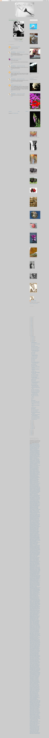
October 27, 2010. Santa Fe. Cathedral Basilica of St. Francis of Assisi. (34, 679)
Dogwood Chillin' (33, 380)
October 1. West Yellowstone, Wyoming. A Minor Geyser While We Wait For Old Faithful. (35, 564)
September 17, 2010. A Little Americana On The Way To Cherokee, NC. (35, 457)
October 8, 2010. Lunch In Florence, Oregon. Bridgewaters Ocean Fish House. (35, 586)
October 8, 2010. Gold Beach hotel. (34, 591)
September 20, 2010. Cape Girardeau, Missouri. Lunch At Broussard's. (34, 482)
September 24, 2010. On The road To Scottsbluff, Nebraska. (35, 505)
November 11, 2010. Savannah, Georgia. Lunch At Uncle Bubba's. (35, 717)
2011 (31, 429)
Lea (11, 46)
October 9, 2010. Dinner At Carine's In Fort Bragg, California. (35, 597)
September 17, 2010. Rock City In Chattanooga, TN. (35, 464)
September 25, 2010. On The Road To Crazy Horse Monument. (34, 522)
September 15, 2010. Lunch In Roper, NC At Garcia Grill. (34, 448)
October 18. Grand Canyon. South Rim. (35, 644)
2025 (31, 319)
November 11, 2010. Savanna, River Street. (35, 719)
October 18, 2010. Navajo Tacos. (35, 643)
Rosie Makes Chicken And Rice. (35, 347)
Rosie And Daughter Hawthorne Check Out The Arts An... (35, 362)
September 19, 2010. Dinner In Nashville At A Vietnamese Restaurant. (35, 475)
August (33, 341)
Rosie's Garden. (33, 345)
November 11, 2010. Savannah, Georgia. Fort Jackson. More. (35, 711)
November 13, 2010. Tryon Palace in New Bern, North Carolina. (35, 726)
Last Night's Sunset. (33, 371)
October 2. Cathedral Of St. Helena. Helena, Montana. (35, 570)
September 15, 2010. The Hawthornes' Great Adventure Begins (34, 444)
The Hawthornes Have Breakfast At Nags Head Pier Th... (35, 382)
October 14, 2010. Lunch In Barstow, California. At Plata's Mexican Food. (34, 622)
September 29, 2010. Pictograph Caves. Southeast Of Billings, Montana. (35, 543)
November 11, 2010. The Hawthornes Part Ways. (34, 714)
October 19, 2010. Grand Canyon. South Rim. (35, 645)
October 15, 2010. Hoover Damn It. (34, 623)
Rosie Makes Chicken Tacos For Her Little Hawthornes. (35, 415)
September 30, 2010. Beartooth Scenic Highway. (35, 547)
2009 (31, 432)
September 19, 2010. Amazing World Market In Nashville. (34, 469)
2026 (31, 317)
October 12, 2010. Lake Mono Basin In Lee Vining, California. (35, 608)
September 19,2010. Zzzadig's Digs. (34, 477)
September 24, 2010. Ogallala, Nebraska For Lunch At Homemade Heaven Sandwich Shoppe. (35, 503)
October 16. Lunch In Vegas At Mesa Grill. (35, 628)
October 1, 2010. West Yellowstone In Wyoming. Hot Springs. (35, 562)
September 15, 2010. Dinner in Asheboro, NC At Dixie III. (34, 450)
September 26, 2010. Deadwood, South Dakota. (34, 531)
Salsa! (32, 399)
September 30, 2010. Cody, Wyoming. (35, 554)
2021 (31, 324)
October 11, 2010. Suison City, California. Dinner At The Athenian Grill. (35, 603)
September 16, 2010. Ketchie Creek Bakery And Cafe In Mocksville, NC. (34, 451)
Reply (12, 49)
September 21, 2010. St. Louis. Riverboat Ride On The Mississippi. (35, 486)
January (33, 428)
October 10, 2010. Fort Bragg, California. (34, 598)
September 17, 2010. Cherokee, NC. (34, 458)
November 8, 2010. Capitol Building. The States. (35, 701)
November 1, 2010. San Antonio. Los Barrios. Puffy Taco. (35, 687)
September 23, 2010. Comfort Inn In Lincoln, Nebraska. (35, 500)
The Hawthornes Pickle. (34, 365)
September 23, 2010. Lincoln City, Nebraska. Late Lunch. (35, 499)
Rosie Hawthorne (13, 65)
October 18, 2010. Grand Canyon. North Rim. (35, 640)
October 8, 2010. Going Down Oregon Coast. (35, 585)
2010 (31, 431)
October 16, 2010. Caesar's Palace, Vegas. (34, 629)
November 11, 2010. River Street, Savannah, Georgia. (34, 721)
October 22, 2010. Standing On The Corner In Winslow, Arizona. (34, 661)
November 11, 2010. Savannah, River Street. (35, 718)
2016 (31, 330)
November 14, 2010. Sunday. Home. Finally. (34, 732)
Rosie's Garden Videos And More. (35, 343)
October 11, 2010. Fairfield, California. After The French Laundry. (35, 602)
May (32, 423)
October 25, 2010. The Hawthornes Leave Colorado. (35, 674)
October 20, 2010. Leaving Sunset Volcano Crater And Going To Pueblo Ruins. (34, 652)
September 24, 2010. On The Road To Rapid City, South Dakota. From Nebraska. (35, 518)
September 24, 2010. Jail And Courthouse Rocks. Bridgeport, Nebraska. (35, 516)
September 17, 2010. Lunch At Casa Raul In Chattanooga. (34, 467)
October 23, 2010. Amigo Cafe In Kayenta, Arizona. (35, 663)
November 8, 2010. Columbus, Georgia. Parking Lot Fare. (35, 695)
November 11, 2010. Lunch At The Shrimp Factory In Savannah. (35, 722)
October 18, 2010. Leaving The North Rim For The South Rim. (35, 641)
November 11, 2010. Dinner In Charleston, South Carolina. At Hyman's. (35, 724)
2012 (31, 335)
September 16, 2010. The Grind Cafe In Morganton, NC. (35, 453)
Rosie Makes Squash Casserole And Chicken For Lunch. (35, 351)
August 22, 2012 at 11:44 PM (21, 93)
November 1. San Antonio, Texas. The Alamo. (34, 686)
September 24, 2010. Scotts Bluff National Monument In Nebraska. (34, 507)
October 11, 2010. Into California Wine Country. (35, 599)
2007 (31, 434)
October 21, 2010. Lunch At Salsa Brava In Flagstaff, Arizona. (35, 656)
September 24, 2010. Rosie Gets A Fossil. (35, 513)
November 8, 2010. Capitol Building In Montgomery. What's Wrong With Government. (35, 699)
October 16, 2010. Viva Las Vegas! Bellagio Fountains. (34, 630)
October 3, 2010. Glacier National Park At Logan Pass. (35, 576)
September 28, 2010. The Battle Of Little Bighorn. (35, 537)
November (33, 337)
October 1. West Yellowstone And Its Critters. (33, 557)
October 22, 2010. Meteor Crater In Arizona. (35, 660)
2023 (31, 321)
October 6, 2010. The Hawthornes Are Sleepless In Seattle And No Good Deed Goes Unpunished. (35, 580)
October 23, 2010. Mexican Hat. (34, 667)
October (33, 339)
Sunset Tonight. (33, 352)
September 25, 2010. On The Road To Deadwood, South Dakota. (35, 525)
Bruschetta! (32, 397)
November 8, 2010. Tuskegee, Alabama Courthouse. (35, 708)
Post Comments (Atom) (15, 113)
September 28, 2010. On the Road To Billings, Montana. (34, 539)
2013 (31, 334)
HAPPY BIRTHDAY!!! (34, 342)
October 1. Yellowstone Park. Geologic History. (35, 558)
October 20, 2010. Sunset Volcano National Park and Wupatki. (34, 655)
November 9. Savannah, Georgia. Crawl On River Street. (34, 709)
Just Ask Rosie (32, 78)
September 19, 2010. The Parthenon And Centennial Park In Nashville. (34, 470)
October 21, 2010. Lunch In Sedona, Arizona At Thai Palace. (34, 659)
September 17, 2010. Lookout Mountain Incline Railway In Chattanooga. (35, 466)
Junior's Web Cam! (33, 407)
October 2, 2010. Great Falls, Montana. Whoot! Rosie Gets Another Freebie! (35, 571)
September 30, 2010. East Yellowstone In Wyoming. (35, 549)
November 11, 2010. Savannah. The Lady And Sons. (34, 715)
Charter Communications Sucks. (35, 416)
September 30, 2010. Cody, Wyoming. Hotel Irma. (35, 553)
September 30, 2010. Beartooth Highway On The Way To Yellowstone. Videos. (35, 548)
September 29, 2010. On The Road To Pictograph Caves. (35, 541)
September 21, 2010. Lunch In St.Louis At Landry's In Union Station (35, 488)
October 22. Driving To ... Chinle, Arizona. (35, 662)
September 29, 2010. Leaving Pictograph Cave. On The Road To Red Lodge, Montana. (35, 545)
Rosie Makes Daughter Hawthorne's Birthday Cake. (35, 378)
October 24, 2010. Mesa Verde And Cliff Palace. (35, 670)
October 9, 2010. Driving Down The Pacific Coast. (35, 595)
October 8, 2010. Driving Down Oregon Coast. (35, 588)
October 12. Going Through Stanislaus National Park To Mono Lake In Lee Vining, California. (35, 606)
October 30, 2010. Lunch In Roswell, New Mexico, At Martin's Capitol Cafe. (35, 682)
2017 (31, 329)
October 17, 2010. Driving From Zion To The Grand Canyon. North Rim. (35, 638)
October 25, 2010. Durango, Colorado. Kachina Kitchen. (35, 673)
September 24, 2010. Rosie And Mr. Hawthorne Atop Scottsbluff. (34, 512)
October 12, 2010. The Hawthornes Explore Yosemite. (34, 610)
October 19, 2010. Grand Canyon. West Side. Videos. (34, 650)
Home (18, 111)
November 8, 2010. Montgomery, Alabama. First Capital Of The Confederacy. (35, 702)
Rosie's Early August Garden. (35, 409)
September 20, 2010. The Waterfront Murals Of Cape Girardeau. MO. (34, 480)
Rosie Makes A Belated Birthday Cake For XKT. (35, 373)
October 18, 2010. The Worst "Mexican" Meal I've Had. (35, 643)
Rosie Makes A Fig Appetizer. (35, 389)
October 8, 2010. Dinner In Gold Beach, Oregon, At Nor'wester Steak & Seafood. (35, 590)
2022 (31, 322)
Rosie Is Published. (33, 364)
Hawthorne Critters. (33, 379)
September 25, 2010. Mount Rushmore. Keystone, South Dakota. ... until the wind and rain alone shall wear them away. (35, 520)
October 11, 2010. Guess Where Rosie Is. (35, 600)
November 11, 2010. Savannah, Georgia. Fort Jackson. (35, 710)
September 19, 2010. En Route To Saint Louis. (35, 478)
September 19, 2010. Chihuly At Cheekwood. (34, 474)
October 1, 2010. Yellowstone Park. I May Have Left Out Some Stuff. (35, 566)
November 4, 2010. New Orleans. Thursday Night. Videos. (34, 692)
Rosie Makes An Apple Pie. (34, 374)
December (33, 336)
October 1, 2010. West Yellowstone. (34, 559)
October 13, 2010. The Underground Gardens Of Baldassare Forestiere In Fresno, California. (34, 614)
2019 (31, 326)
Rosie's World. (33, 360)
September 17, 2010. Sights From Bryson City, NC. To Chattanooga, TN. (35, 461)
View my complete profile (34, 303)
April (32, 424)
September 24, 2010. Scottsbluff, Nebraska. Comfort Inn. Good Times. (35, 510)
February (33, 427)
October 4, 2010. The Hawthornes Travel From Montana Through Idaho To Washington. (35, 578)
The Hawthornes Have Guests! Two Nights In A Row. (35, 393)
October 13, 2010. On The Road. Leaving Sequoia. (35, 620)
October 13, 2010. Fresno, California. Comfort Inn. (35, 612)
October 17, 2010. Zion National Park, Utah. (34, 637)
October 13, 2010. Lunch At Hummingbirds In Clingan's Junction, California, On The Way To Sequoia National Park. (35, 617)
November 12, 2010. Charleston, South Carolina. (34, 725)
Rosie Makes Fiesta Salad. (34, 394)
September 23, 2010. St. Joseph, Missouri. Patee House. (35, 496)
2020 (31, 325)
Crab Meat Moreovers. (34, 419)
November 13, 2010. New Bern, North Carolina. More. (34, 729)
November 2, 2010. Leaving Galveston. (35, 689)
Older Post (27, 111)
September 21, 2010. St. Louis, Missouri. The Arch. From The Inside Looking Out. (34, 485)
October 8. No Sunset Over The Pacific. (35, 592)
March (32, 425)
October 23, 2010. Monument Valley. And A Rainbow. (34, 666)
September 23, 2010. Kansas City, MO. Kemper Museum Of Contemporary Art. (35, 492)
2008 (31, 433)
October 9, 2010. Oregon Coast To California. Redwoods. (34, 594)
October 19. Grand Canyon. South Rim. (35, 646)
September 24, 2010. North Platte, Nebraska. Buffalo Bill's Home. (34, 501)
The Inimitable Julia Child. (34, 375)
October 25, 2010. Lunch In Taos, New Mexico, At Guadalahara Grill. (34, 677)
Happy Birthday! (33, 400)
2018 (31, 327)
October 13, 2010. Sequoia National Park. (34, 619)
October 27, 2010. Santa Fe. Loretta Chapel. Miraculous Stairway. (34, 680)
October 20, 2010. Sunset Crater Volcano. (35, 651)
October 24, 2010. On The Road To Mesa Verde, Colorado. (35, 669)
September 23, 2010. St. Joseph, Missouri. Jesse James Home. (34, 495)
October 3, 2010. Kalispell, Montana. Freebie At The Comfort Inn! (35, 573)
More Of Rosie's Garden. (34, 357)
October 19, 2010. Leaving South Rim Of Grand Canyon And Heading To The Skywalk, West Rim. (35, 648)
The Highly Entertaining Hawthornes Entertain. (34, 355)
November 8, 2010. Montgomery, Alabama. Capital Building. (34, 697)
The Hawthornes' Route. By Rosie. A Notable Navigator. (35, 733)
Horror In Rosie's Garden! (34, 346)
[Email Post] (22, 41)
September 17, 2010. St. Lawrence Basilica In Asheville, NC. (35, 455)
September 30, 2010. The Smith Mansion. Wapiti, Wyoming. (35, 552)
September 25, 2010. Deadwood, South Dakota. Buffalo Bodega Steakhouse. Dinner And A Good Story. (34, 529)
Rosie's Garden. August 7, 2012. (35, 401)
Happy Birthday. (33, 408)
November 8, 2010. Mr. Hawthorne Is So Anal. (34, 704)
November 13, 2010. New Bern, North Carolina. (34, 728)
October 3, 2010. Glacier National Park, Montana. (34, 575)
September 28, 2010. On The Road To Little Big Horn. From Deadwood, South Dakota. (35, 535)
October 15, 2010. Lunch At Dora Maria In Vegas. (35, 628)
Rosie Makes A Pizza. (34, 358)
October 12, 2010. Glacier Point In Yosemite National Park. (35, 611)
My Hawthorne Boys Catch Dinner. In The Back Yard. (35, 386)
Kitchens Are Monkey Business (24, 5)
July (32, 420)
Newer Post (10, 111)
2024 (31, 320)
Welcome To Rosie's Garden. (35, 348)
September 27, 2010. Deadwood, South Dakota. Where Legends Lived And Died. (34, 532)
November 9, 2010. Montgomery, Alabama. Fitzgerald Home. (35, 705)
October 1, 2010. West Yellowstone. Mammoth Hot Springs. (34, 561)
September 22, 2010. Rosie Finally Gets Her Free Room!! (35, 491)
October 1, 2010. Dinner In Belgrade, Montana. (35, 568)
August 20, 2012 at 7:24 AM (16, 46)
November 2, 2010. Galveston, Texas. (34, 688)
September (33, 340)
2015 (31, 331)
